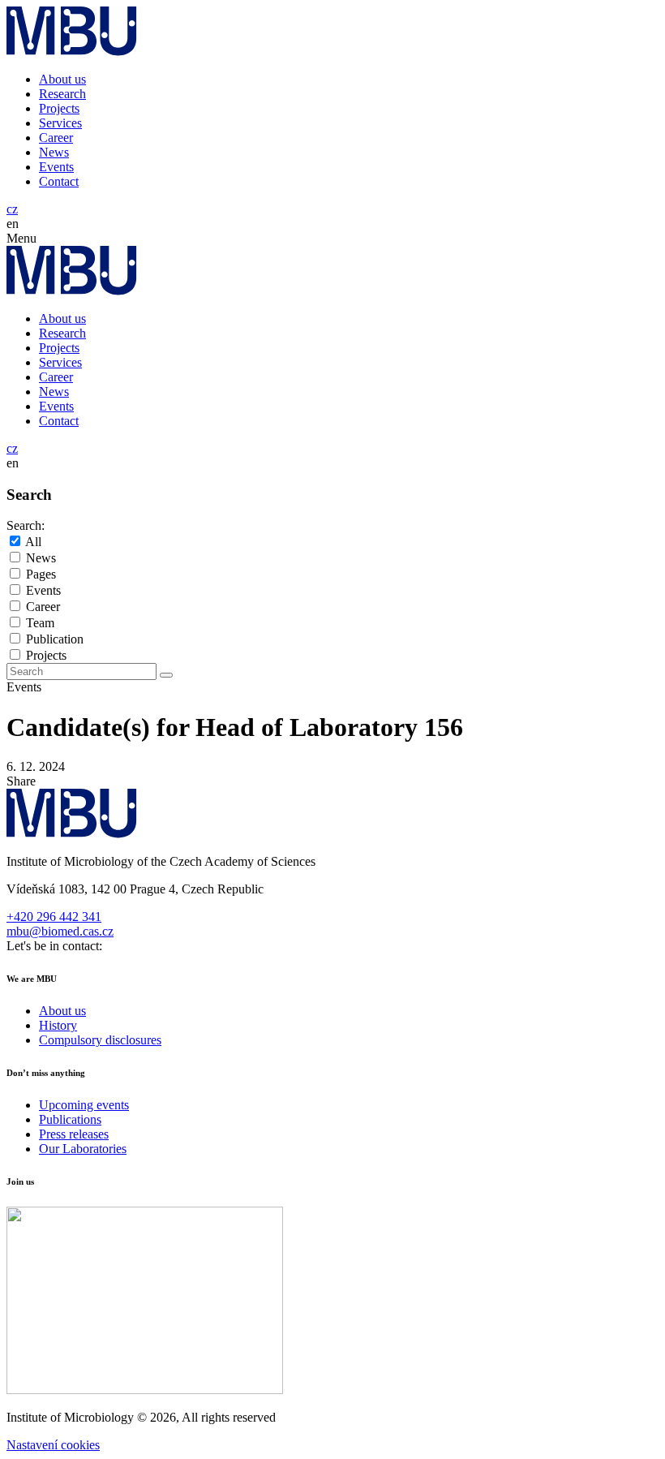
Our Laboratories (83, 1149)
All (33, 542)
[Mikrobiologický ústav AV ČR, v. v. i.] (71, 51)
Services (60, 123)
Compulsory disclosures (100, 1040)
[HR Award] (144, 1390)
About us (62, 79)
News (54, 152)
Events (56, 167)
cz (12, 209)
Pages (41, 574)
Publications (70, 1119)
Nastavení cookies (53, 1445)
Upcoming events (84, 1105)
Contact (59, 181)
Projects (59, 108)
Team (40, 623)
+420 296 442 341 (53, 916)
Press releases (74, 1134)
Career (56, 137)
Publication (55, 639)
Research (62, 94)
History (58, 1025)
